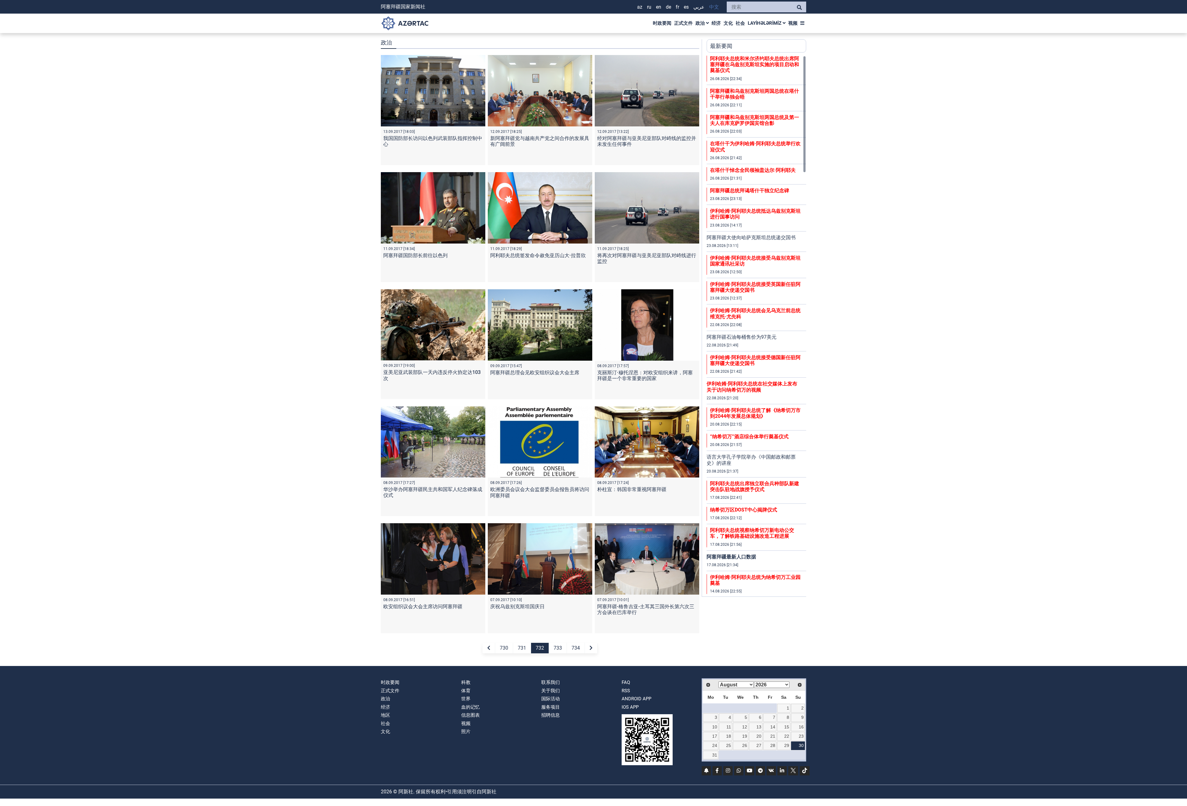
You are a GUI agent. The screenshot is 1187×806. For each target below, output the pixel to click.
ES (686, 7)
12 (744, 726)
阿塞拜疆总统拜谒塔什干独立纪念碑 (749, 190)
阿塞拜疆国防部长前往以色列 (415, 255)
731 (522, 648)
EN (658, 7)
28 (772, 745)
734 (576, 648)
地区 (385, 715)
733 (558, 648)
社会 (740, 23)
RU (649, 7)
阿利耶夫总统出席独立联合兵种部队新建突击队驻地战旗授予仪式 (754, 486)
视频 (793, 23)
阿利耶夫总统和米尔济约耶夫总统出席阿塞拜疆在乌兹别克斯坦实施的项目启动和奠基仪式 (754, 64)
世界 (465, 699)
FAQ (626, 682)
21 (772, 736)
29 (786, 745)
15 (786, 726)
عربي (698, 7)
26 (744, 745)
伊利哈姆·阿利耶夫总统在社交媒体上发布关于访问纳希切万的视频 (752, 386)
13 (758, 726)
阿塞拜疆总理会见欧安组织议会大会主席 (534, 372)
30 (801, 745)
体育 (465, 691)
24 (714, 745)
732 (540, 648)
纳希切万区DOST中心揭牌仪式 (743, 510)
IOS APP (630, 707)
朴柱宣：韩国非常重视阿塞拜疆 (631, 489)
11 (728, 726)
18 (728, 736)
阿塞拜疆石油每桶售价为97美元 (741, 337)
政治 (701, 23)
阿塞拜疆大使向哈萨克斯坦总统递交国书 (751, 237)
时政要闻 (662, 23)
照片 (465, 731)
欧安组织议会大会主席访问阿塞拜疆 (422, 606)
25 (728, 745)
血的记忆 (470, 707)
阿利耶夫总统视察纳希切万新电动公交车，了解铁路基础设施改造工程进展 (752, 533)
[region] (756, 326)
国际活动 (550, 699)
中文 (714, 7)
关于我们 (550, 691)
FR (677, 7)
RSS (626, 691)
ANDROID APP (636, 699)
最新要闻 (721, 46)
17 (714, 736)
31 (714, 755)
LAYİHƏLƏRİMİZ (765, 23)
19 (744, 736)
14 (772, 726)
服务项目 (550, 707)
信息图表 (470, 715)
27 (758, 745)
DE (668, 7)
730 (504, 648)
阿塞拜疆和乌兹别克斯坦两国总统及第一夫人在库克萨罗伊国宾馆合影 (754, 120)
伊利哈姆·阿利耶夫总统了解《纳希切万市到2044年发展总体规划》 (755, 413)
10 (714, 726)
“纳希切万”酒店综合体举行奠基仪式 (749, 436)
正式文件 (683, 23)
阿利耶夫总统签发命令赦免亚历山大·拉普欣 (538, 255)
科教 (465, 682)
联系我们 (550, 682)
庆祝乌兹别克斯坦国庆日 (517, 606)
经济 (716, 23)
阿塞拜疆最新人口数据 (731, 557)
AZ (639, 7)
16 (801, 726)
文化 (728, 23)
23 (801, 736)
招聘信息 (550, 715)
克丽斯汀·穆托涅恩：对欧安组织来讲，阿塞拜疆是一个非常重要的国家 (645, 375)
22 (786, 736)
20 (758, 736)
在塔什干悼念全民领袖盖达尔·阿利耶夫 (753, 170)
